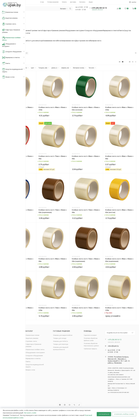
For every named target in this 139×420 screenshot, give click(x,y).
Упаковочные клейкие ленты (35, 349)
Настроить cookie (30, 413)
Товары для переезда (60, 344)
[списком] (132, 61)
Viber (74, 405)
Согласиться (104, 414)
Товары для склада (59, 338)
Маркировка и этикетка (111, 30)
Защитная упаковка (32, 338)
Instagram (65, 405)
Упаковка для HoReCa (60, 341)
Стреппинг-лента (36, 30)
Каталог (29, 331)
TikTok (79, 405)
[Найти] (70, 9)
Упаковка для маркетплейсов (62, 335)
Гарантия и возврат (90, 335)
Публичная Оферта (90, 349)
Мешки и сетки (30, 370)
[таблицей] (135, 61)
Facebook (60, 405)
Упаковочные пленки (32, 335)
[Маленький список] (119, 61)
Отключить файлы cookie (124, 414)
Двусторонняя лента (82, 40)
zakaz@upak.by (113, 346)
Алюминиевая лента (50, 40)
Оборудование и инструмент (75, 30)
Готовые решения (61, 331)
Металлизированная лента (66, 40)
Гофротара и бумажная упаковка (53, 30)
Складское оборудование (94, 30)
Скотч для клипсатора (35, 40)
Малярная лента (95, 40)
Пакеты (121, 30)
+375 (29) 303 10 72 (99, 8)
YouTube (70, 405)
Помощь (88, 331)
